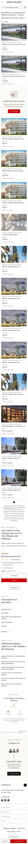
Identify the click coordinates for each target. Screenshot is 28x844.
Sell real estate (5, 812)
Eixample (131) (22, 17)
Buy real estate (5, 807)
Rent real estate (5, 816)
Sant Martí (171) (14, 17)
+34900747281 (5, 797)
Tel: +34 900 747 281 (14, 767)
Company (3, 820)
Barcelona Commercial (10, 556)
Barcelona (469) (5, 17)
